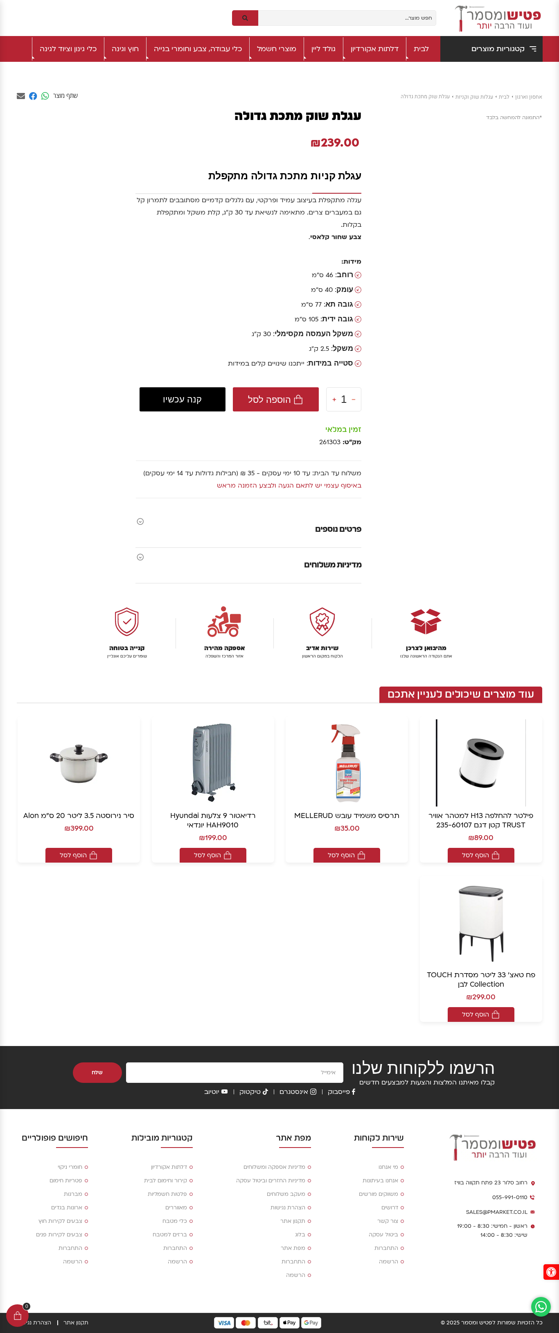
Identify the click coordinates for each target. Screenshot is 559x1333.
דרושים (389, 1207)
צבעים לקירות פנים (59, 1234)
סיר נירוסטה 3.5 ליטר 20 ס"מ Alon (78, 815)
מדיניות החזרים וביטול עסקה (270, 1180)
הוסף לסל (475, 855)
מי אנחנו (388, 1167)
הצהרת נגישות (287, 1207)
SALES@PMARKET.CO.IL (496, 1212)
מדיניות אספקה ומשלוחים (274, 1167)
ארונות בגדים (66, 1207)
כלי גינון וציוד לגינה (68, 49)
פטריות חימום (66, 1180)
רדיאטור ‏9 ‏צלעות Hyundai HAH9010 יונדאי (213, 820)
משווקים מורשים (378, 1194)
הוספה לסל (269, 399)
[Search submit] (245, 18)
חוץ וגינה (125, 49)
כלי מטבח (174, 1221)
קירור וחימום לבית (165, 1180)
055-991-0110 (509, 1197)
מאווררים (176, 1207)
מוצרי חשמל (276, 49)
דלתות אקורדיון (375, 49)
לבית (421, 49)
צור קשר (387, 1221)
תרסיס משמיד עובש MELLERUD (346, 815)
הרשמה (388, 1261)
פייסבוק (339, 1091)
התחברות (386, 1248)
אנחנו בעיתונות (380, 1180)
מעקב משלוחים (286, 1194)
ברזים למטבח (170, 1234)
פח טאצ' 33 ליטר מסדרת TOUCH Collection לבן (481, 979)
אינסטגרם (294, 1091)
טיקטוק (250, 1091)
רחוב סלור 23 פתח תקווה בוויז (490, 1182)
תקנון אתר (292, 1221)
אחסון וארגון (528, 97)
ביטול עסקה (383, 1234)
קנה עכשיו (182, 399)
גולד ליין (323, 49)
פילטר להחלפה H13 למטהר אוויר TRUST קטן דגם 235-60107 (480, 820)
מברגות (73, 1194)
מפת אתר (293, 1248)
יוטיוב (211, 1091)
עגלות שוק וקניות (474, 97)
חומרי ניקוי (70, 1167)
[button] (551, 1272)
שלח (97, 1072)
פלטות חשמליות (167, 1194)
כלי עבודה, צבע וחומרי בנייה (198, 49)
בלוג (300, 1234)
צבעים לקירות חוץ (60, 1221)
